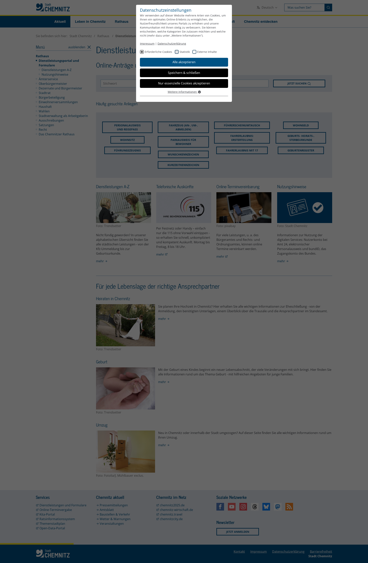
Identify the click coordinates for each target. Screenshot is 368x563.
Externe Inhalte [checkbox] (207, 52)
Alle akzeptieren (184, 62)
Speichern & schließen (184, 73)
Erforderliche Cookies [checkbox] (158, 52)
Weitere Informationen (183, 92)
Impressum (147, 43)
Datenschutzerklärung (172, 43)
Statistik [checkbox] (185, 52)
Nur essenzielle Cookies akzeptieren (184, 83)
